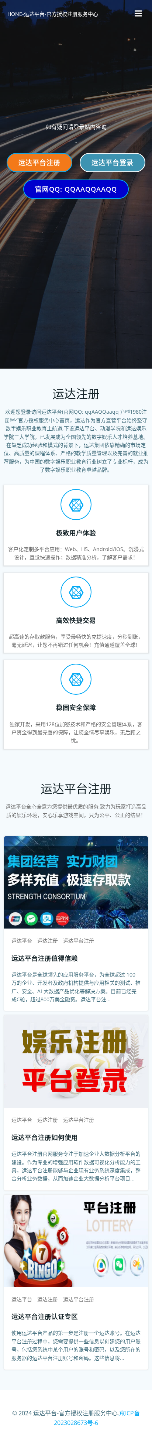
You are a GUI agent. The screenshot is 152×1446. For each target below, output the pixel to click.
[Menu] (138, 13)
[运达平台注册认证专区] (76, 1240)
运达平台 (21, 940)
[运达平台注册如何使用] (76, 1061)
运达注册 (47, 940)
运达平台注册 (78, 940)
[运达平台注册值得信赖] (76, 882)
